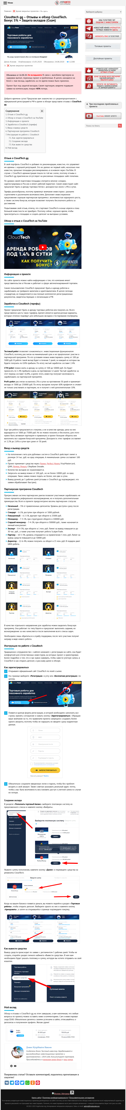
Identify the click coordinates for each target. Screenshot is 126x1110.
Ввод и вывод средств (18, 127)
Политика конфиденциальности (55, 1097)
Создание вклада (20, 141)
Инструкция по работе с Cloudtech (23, 134)
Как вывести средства (22, 144)
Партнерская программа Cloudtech (23, 131)
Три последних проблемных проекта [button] (103, 105)
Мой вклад (12, 147)
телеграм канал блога (52, 1059)
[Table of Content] (42, 111)
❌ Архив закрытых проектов (20, 65)
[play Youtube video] (42, 247)
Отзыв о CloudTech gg (18, 114)
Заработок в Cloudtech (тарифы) (22, 124)
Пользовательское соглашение (81, 1097)
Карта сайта (36, 1097)
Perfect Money (53, 463)
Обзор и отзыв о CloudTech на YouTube (25, 118)
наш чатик (68, 1059)
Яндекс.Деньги (20, 466)
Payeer (43, 463)
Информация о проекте (18, 121)
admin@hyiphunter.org (92, 1106)
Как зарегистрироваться (23, 138)
